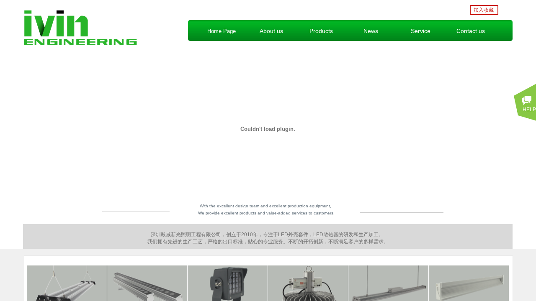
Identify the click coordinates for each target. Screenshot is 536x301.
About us (271, 31)
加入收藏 (484, 10)
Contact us (470, 31)
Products (321, 31)
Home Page (221, 31)
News (370, 31)
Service (420, 31)
